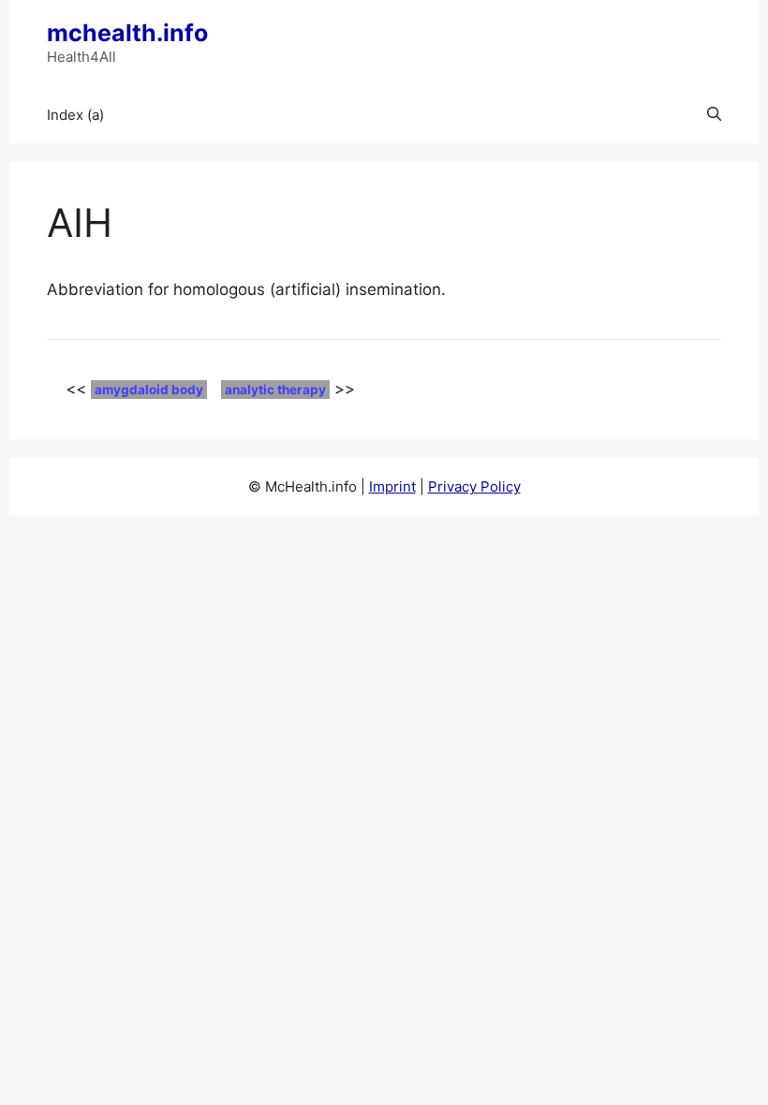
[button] (714, 115)
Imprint (392, 486)
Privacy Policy (474, 486)
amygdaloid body (149, 389)
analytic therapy (275, 389)
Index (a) (75, 115)
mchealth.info (127, 33)
